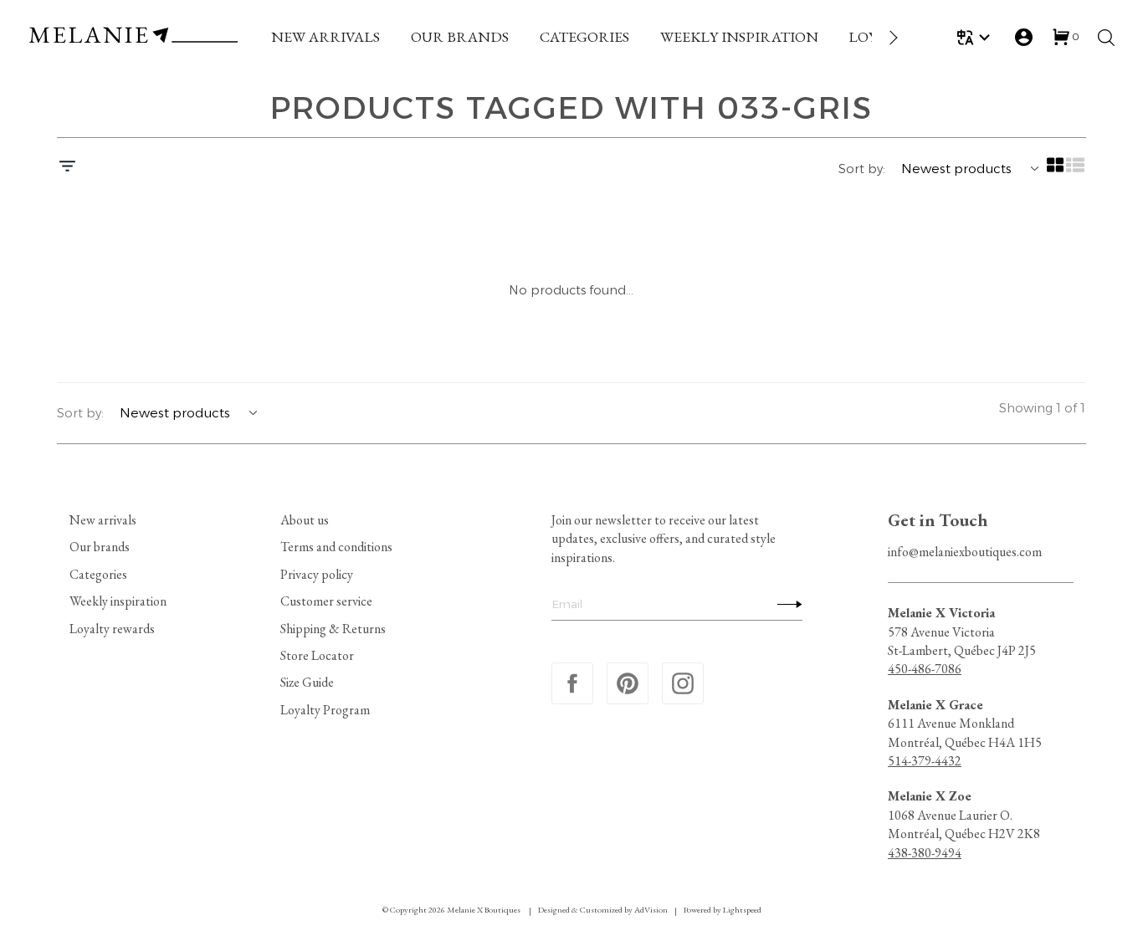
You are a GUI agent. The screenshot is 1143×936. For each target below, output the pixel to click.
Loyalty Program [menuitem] (325, 709)
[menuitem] (325, 37)
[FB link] (572, 683)
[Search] (1106, 37)
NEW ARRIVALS (325, 36)
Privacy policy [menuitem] (316, 573)
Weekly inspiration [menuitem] (118, 601)
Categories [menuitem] (98, 573)
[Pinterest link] (627, 683)
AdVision (651, 909)
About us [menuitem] (304, 520)
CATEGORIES (584, 36)
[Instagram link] (683, 683)
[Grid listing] (1056, 170)
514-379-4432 (924, 761)
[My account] (1024, 37)
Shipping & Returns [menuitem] (333, 628)
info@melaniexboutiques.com (965, 551)
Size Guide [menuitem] (307, 682)
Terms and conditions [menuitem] (336, 546)
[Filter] (67, 168)
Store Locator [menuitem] (317, 655)
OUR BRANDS (460, 36)
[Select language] (976, 37)
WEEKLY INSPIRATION (739, 36)
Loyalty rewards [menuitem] (112, 628)
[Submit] (785, 604)
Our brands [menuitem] (99, 546)
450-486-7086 (924, 669)
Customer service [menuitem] (326, 601)
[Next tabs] (892, 37)
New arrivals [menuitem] (102, 520)
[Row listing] (1076, 170)
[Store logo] (133, 37)
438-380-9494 (924, 852)
